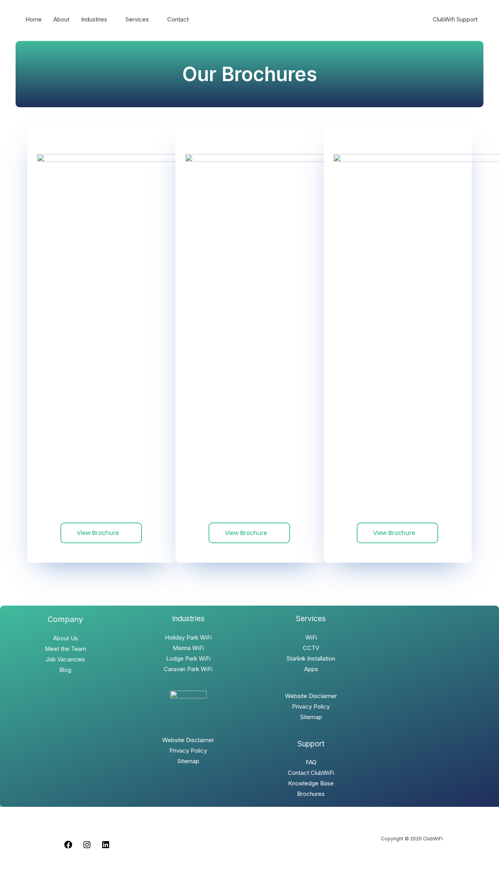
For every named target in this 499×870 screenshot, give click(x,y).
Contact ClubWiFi (311, 772)
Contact (178, 19)
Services (137, 19)
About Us (65, 638)
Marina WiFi (188, 648)
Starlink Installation (311, 658)
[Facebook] (68, 847)
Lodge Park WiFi (188, 658)
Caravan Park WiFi (188, 669)
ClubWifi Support (455, 19)
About (61, 19)
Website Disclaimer (188, 740)
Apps (311, 669)
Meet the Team (65, 648)
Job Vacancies (65, 659)
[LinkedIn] (105, 847)
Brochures (311, 793)
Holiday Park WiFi (188, 637)
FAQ (311, 762)
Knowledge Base (311, 783)
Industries (94, 19)
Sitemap (188, 761)
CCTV (311, 648)
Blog (65, 669)
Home (33, 19)
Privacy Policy (188, 750)
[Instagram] (87, 847)
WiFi (311, 637)
